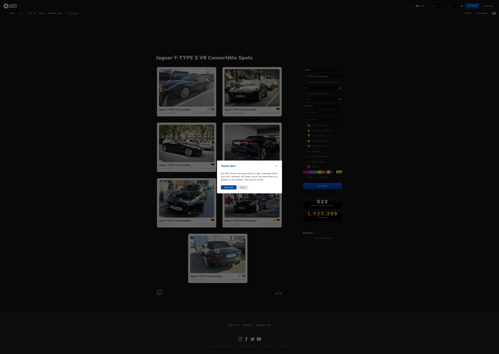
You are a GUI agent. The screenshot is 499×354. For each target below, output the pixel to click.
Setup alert (228, 187)
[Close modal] (276, 166)
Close (242, 187)
